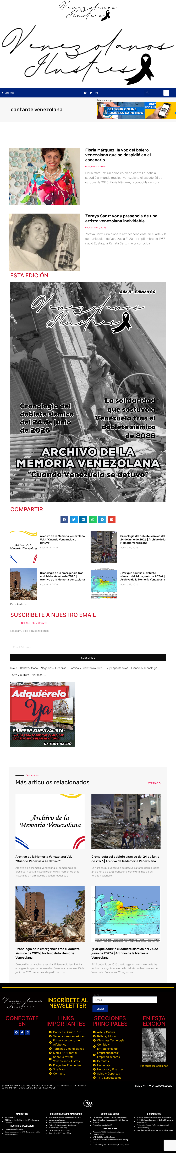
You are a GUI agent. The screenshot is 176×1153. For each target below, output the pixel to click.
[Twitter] (91, 92)
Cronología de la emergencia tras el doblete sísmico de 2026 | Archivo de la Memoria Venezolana (62, 576)
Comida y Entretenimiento (85, 668)
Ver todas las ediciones (154, 1065)
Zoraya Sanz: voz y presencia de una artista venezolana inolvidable (121, 218)
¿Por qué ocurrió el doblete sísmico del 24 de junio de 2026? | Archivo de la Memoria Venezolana (142, 576)
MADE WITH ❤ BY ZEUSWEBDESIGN (154, 1085)
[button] (147, 93)
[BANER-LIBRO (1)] (42, 745)
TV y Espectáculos (116, 668)
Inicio (13, 668)
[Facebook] (85, 92)
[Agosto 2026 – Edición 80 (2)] (88, 501)
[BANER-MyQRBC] (136, 118)
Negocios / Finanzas (53, 668)
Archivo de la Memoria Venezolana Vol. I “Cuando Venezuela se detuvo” (62, 539)
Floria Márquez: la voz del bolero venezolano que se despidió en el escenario (118, 155)
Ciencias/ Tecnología (144, 668)
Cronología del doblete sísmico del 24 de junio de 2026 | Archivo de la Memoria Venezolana (143, 539)
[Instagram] (96, 92)
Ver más (37, 675)
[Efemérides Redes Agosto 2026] (88, 20)
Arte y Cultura (20, 675)
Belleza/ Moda (29, 668)
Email (96, 995)
